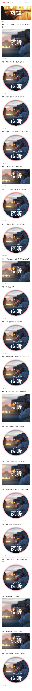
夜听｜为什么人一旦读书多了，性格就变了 (14, 461)
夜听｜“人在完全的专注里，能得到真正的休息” (16, 259)
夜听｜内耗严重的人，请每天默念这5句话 (13, 654)
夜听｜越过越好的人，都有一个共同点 (12, 631)
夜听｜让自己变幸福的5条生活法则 (12, 322)
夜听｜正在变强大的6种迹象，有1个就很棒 (14, 189)
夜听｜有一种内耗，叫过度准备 (10, 596)
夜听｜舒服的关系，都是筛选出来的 (12, 524)
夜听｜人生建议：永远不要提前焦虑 (12, 167)
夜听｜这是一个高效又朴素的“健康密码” (14, 426)
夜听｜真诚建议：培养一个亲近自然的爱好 (14, 392)
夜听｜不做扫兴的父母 (8, 287)
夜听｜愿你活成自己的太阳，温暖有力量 (13, 97)
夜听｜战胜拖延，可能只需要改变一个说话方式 (15, 132)
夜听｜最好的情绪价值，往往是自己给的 (13, 62)
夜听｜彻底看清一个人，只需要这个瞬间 (13, 224)
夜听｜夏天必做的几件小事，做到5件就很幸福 (15, 489)
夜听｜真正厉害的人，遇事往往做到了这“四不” (16, 357)
